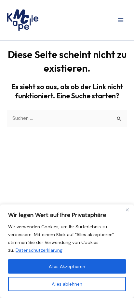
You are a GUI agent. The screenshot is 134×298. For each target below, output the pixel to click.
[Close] (127, 210)
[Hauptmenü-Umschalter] (120, 20)
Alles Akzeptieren (67, 266)
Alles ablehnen (67, 284)
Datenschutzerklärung (39, 250)
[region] (67, 251)
